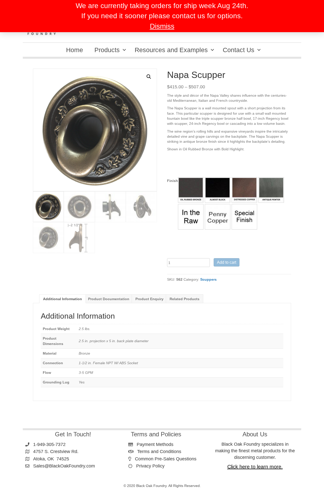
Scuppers (208, 279)
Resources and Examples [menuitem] (171, 49)
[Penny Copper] (218, 217)
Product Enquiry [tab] (149, 299)
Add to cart (226, 262)
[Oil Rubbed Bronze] (191, 190)
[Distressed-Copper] (244, 190)
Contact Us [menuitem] (238, 49)
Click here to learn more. (255, 466)
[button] (124, 50)
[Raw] (191, 217)
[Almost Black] (218, 190)
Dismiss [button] (162, 26)
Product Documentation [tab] (108, 299)
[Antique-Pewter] (271, 190)
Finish (172, 181)
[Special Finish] (244, 217)
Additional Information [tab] (62, 299)
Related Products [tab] (184, 299)
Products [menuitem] (107, 49)
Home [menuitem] (74, 49)
